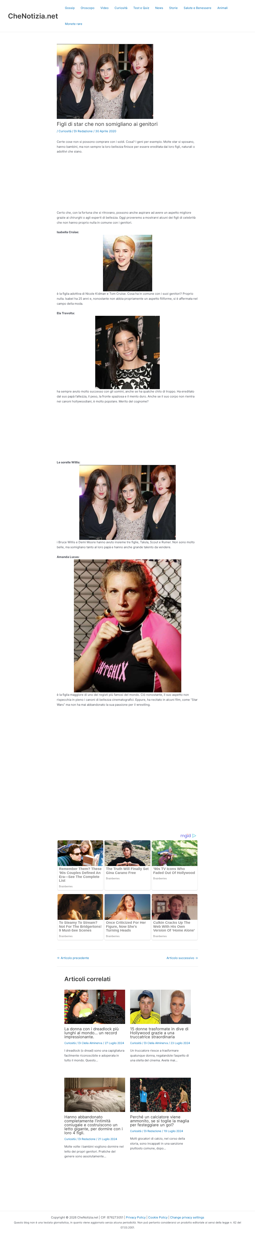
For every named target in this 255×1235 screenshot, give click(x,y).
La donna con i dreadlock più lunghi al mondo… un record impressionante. (91, 1033)
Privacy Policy (136, 1217)
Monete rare (73, 24)
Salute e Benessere (197, 8)
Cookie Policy (158, 1217)
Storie (173, 8)
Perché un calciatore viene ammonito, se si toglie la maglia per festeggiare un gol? (159, 1121)
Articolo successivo (182, 957)
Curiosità (121, 8)
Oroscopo (87, 8)
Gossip (70, 8)
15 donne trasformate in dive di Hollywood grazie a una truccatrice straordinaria (159, 1033)
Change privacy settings (187, 1217)
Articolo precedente (73, 957)
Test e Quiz (141, 8)
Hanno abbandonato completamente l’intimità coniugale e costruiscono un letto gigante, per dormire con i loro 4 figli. (93, 1125)
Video (104, 8)
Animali (222, 8)
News (159, 8)
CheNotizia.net (33, 16)
